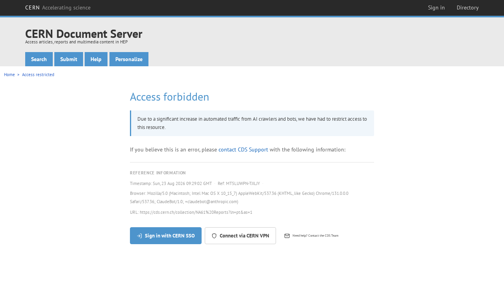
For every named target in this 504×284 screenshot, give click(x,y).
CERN (58, 7)
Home (9, 74)
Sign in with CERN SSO (170, 235)
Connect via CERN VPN (244, 235)
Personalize (129, 59)
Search (39, 59)
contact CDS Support (243, 149)
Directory (468, 7)
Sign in (436, 7)
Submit (68, 59)
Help (96, 59)
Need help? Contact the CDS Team (316, 235)
